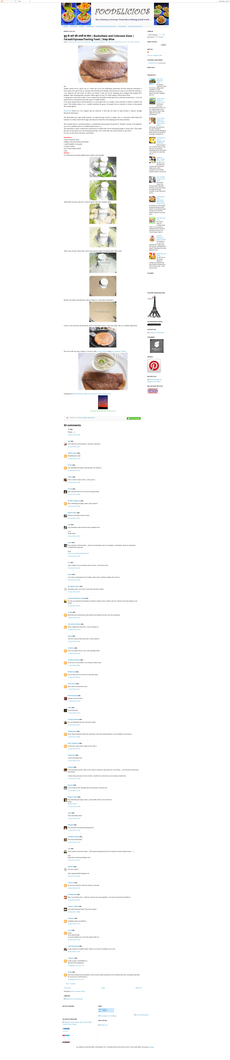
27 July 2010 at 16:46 (74, 818)
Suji (69, 524)
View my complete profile (154, 55)
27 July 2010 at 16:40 (74, 806)
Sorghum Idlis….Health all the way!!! (161, 159)
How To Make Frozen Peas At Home (161, 178)
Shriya (70, 636)
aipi (69, 441)
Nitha (69, 707)
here (100, 126)
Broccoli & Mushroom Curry (160, 80)
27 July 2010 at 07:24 (74, 713)
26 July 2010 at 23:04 (74, 641)
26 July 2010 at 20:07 (74, 536)
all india (104, 1011)
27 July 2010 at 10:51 (74, 760)
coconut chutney (102, 351)
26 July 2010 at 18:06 (74, 435)
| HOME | (66, 26)
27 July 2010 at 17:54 (74, 842)
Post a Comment (70, 983)
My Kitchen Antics (73, 586)
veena (69, 930)
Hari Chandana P (73, 743)
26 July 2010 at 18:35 (74, 470)
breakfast (70, 42)
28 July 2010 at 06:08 (74, 912)
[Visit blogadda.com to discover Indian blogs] (66, 1035)
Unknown (71, 648)
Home (103, 988)
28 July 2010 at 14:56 (74, 939)
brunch (75, 42)
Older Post (138, 988)
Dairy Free (80, 42)
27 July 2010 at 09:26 (74, 737)
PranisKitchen (72, 894)
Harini (70, 972)
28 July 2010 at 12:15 (74, 924)
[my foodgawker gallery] (157, 352)
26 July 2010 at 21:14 (74, 629)
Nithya (70, 477)
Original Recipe (118, 42)
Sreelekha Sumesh (73, 836)
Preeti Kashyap (72, 695)
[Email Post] (67, 417)
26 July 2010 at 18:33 (74, 458)
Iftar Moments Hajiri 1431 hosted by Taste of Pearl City (92, 394)
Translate (160, 37)
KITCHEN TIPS (90, 26)
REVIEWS (81, 26)
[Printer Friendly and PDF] (134, 418)
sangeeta (70, 767)
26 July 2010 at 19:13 (74, 518)
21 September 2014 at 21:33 (76, 979)
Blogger (151, 1047)
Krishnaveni (71, 672)
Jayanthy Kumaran (74, 660)
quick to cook (126, 42)
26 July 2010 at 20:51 (74, 592)
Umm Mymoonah (73, 946)
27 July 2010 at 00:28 (74, 653)
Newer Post (67, 988)
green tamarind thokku (118, 351)
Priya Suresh (72, 683)
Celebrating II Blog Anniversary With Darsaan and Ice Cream (161, 200)
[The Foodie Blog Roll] (141, 1015)
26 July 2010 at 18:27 (74, 446)
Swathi (70, 612)
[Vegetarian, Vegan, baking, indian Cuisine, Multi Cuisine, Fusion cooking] (79, 1024)
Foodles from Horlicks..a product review (161, 100)
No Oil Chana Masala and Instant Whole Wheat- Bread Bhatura (161, 121)
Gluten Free (110, 42)
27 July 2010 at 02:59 (74, 701)
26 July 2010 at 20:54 (74, 606)
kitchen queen (72, 512)
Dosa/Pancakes (87, 42)
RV (69, 562)
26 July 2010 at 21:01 (74, 617)
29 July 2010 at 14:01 (74, 951)
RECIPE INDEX (122, 26)
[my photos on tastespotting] (155, 332)
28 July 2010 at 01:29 (74, 888)
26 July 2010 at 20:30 (74, 556)
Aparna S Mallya (73, 906)
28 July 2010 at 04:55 (74, 900)
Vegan (132, 42)
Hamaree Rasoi (72, 797)
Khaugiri (70, 825)
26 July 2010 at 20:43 (74, 568)
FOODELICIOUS (153, 63)
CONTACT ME (73, 26)
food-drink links (65, 1031)
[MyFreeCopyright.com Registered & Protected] (156, 381)
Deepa (70, 574)
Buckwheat (67, 111)
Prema (70, 465)
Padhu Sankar (72, 453)
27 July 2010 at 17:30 (74, 830)
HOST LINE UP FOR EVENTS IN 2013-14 (106, 26)
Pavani (70, 489)
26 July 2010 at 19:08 (74, 506)
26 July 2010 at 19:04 (74, 494)
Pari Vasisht (78, 417)
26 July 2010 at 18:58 (74, 482)
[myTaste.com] (102, 1025)
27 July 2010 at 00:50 (74, 677)
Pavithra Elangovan (74, 501)
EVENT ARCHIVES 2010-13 (135, 26)
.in (105, 1010)
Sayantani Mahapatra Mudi (76, 598)
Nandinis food (72, 731)
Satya (69, 542)
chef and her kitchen (74, 624)
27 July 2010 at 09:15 (74, 725)
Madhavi (70, 866)
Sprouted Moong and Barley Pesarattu (161, 237)
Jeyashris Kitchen (73, 719)
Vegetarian (137, 42)
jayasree (70, 785)
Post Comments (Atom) (78, 991)
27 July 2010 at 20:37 (74, 860)
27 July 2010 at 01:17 (74, 689)
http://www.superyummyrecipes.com (78, 553)
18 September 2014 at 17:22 (76, 965)
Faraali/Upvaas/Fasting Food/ (99, 42)
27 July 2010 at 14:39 (74, 778)
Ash (69, 848)
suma (69, 813)
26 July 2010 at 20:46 (74, 580)
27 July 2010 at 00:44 (74, 665)
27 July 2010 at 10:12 (74, 748)
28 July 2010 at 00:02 (74, 876)
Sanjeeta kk (71, 755)
